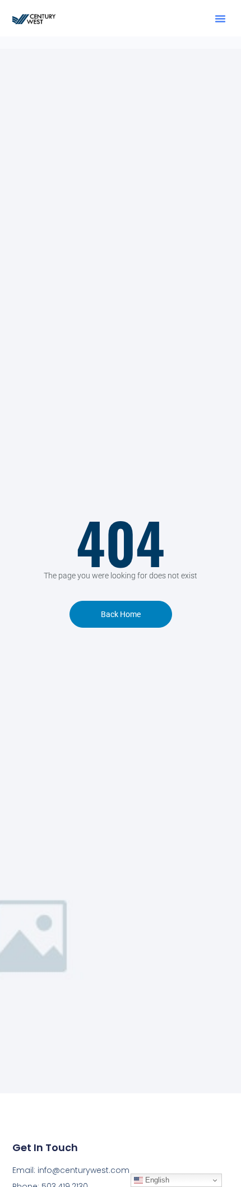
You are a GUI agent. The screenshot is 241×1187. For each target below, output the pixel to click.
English (156, 1180)
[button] (220, 18)
